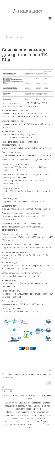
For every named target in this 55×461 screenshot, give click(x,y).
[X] (23, 348)
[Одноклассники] (27, 348)
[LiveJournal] (34, 348)
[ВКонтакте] (20, 348)
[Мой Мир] (31, 348)
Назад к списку (14, 37)
